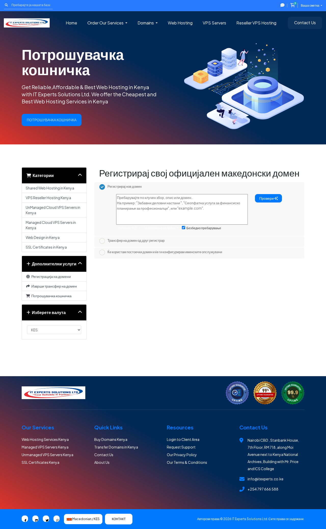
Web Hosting (180, 22)
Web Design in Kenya (43, 237)
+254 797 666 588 (263, 489)
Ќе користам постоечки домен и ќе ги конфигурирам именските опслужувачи (164, 252)
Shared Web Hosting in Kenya (50, 188)
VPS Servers (214, 22)
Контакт (119, 519)
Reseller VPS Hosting (256, 22)
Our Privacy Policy (182, 454)
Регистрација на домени (50, 276)
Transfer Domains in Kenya (116, 447)
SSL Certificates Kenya (40, 462)
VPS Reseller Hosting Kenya (48, 197)
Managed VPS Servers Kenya (45, 447)
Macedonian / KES (86, 519)
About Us (102, 462)
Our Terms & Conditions (187, 462)
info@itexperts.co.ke (265, 479)
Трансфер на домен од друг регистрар (136, 241)
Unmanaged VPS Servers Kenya (47, 454)
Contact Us (305, 22)
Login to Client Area (183, 439)
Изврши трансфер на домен (53, 286)
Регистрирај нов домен (124, 186)
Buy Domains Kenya (110, 439)
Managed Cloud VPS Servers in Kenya (51, 225)
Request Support (181, 447)
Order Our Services (105, 22)
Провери (266, 198)
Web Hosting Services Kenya (45, 439)
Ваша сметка (310, 5)
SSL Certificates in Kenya (46, 247)
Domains (146, 22)
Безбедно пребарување (203, 228)
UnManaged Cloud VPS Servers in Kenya (53, 210)
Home (71, 22)
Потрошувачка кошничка (51, 295)
